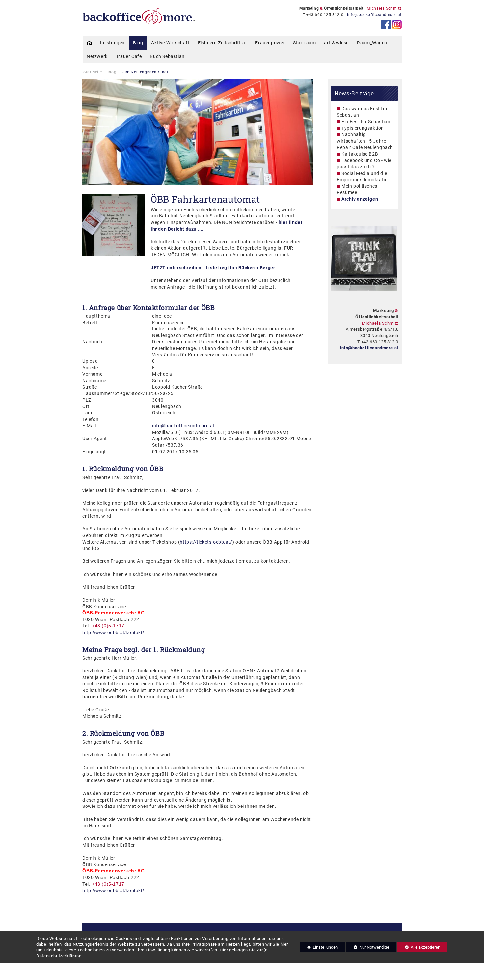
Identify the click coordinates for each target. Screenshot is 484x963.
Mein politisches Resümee (357, 189)
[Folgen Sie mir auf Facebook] (386, 24)
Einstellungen (319, 948)
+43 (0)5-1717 (108, 884)
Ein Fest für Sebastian (365, 121)
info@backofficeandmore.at (374, 15)
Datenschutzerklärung (58, 955)
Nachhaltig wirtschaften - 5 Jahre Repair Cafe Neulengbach (365, 141)
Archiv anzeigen (359, 199)
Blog (112, 72)
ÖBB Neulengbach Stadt (145, 72)
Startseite (92, 72)
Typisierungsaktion (362, 128)
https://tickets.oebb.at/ (206, 542)
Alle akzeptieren (418, 947)
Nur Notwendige (367, 948)
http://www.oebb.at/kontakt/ (113, 632)
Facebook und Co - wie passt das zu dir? (364, 164)
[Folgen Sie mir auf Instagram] (397, 24)
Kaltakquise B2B (359, 153)
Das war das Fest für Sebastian (362, 112)
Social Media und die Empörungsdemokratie (362, 177)
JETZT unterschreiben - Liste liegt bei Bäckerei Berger (213, 267)
